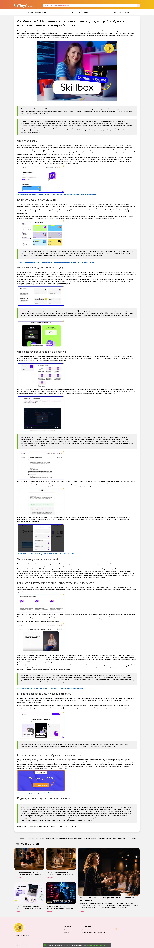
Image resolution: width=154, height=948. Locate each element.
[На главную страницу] (21, 927)
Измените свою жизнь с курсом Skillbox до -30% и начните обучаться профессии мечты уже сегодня (57, 194)
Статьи (66, 932)
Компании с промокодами (36, 12)
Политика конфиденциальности (93, 932)
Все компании (69, 930)
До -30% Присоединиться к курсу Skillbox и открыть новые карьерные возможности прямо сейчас (56, 262)
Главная (21, 838)
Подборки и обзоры (80, 12)
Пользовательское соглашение (92, 930)
